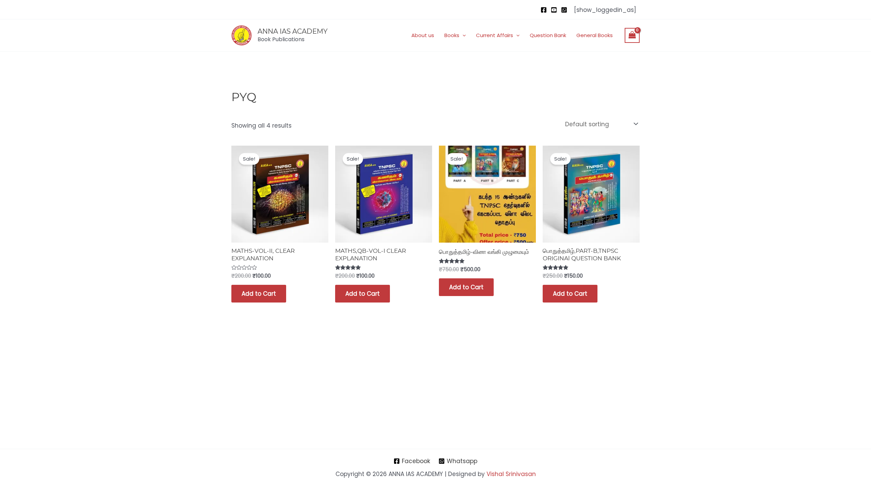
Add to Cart (259, 294)
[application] (462, 35)
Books (451, 35)
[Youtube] (554, 10)
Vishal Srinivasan (511, 474)
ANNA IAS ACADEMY (293, 31)
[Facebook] (544, 10)
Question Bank (548, 35)
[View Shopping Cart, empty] (632, 35)
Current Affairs (494, 35)
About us (422, 35)
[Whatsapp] (564, 10)
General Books (594, 35)
